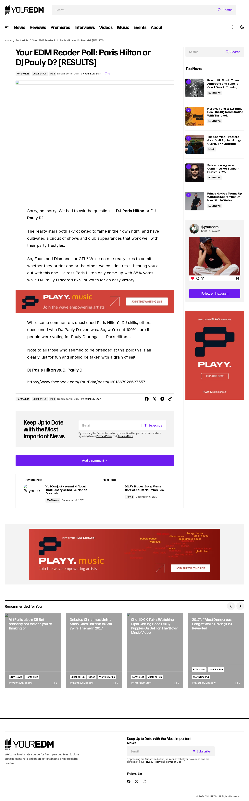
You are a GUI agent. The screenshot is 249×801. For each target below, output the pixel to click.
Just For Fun (39, 73)
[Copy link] (170, 399)
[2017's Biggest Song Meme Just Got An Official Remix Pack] (134, 491)
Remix (129, 496)
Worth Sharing (107, 676)
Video (91, 676)
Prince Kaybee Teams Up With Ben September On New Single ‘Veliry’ (224, 197)
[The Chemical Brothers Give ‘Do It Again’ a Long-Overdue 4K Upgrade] (194, 144)
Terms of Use (125, 436)
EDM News (53, 500)
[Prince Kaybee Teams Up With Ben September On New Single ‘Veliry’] (194, 201)
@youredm (210, 226)
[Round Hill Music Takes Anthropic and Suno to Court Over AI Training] (194, 88)
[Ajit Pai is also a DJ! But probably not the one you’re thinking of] (33, 650)
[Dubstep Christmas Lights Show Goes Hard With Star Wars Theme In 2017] (94, 650)
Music (211, 149)
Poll (52, 73)
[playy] (95, 301)
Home (8, 40)
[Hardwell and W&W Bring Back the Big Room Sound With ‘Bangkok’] (194, 116)
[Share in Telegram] (162, 399)
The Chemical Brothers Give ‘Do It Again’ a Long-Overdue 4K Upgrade (224, 140)
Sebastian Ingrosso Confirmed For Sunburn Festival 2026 (223, 168)
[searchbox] (134, 10)
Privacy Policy (104, 436)
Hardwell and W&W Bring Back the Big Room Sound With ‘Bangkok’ (225, 112)
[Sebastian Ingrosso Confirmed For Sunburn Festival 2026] (194, 172)
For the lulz (22, 40)
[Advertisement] (214, 355)
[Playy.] (124, 554)
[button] (6, 27)
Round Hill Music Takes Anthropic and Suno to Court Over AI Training (223, 84)
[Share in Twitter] (154, 399)
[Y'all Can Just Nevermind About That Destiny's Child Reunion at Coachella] (55, 491)
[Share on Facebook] (147, 399)
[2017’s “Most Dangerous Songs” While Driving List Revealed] (216, 650)
